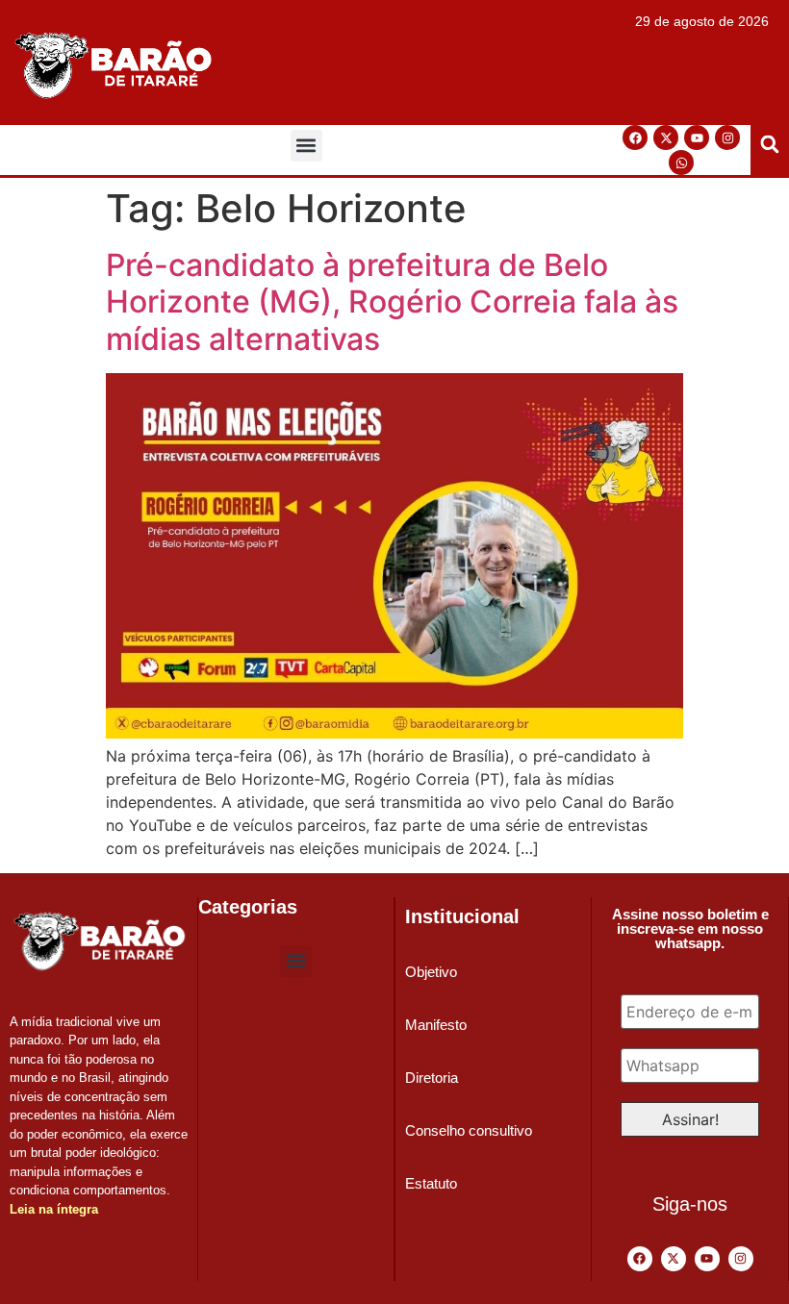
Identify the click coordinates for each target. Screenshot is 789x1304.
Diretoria (431, 1077)
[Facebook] (635, 137)
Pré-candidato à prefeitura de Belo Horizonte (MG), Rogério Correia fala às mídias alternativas (392, 302)
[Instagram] (727, 137)
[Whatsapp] (681, 162)
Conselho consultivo (468, 1130)
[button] (306, 146)
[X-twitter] (665, 137)
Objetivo (431, 972)
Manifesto (436, 1024)
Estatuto (431, 1183)
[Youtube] (696, 137)
